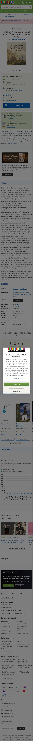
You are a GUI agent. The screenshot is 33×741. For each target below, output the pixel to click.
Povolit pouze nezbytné (16, 388)
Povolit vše (16, 384)
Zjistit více (16, 378)
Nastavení (16, 391)
